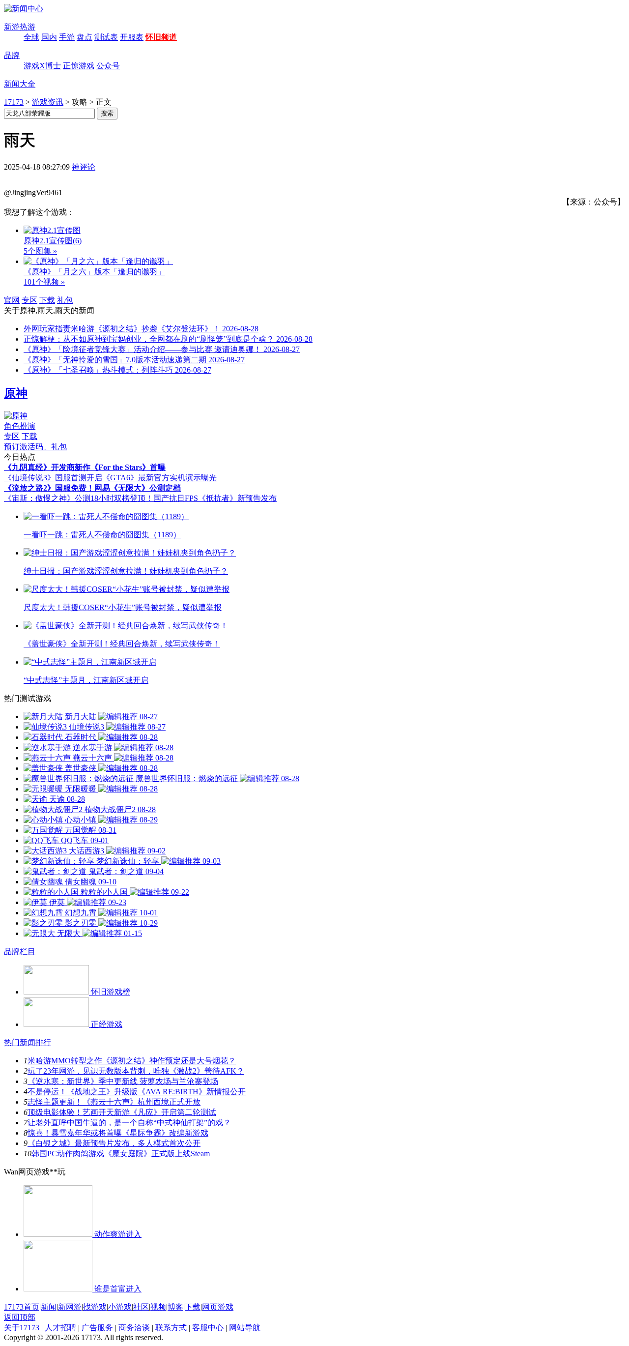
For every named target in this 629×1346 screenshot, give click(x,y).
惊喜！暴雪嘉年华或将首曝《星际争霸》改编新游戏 (118, 1133)
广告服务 (97, 1327)
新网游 (70, 1307)
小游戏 (120, 1307)
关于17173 (21, 1327)
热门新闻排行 (27, 1042)
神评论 (83, 167)
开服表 (131, 37)
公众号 (108, 65)
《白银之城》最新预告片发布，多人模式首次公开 (114, 1143)
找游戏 (95, 1307)
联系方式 (171, 1327)
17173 (14, 102)
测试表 (106, 37)
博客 (175, 1307)
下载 (47, 300)
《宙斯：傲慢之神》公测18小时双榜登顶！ (78, 498)
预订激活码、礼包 (35, 446)
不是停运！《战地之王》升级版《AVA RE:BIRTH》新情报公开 (137, 1091)
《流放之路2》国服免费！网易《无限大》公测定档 (92, 488)
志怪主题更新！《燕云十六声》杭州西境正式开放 (114, 1102)
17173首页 (21, 1307)
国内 (49, 37)
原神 (16, 393)
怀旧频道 (161, 37)
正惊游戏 (78, 65)
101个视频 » (44, 282)
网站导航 (244, 1327)
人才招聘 (60, 1327)
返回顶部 (19, 1317)
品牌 (12, 55)
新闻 (49, 1307)
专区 (29, 300)
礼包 (65, 300)
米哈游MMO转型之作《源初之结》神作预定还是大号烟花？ (132, 1060)
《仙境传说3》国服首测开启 (53, 477)
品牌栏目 (19, 951)
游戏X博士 (42, 65)
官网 (12, 300)
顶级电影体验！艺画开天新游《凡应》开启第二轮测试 (122, 1112)
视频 (158, 1307)
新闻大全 (19, 84)
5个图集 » (40, 251)
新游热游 (19, 27)
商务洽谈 (134, 1327)
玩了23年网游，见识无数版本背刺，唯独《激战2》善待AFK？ (136, 1071)
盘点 (84, 37)
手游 (67, 37)
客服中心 (208, 1327)
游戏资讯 (47, 102)
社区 (141, 1307)
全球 (31, 37)
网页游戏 (217, 1307)
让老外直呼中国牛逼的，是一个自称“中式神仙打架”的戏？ (129, 1122)
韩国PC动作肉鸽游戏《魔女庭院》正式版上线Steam (120, 1153)
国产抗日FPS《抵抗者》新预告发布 (215, 498)
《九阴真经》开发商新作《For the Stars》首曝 (85, 467)
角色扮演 (19, 426)
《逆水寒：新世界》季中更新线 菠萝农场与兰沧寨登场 (123, 1081)
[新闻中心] (23, 8)
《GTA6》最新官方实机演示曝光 (159, 477)
